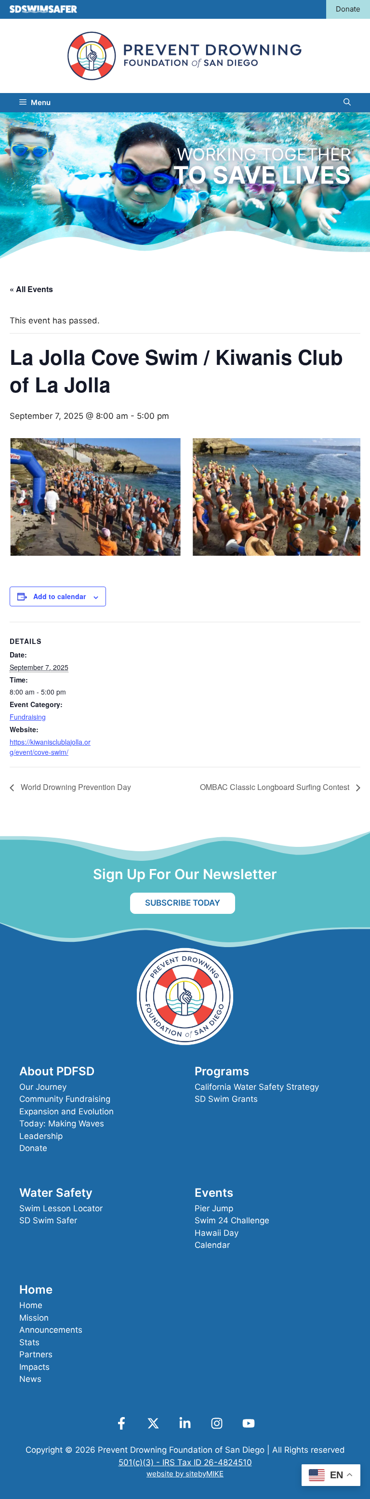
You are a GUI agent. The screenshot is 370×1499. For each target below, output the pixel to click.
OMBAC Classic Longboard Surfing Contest (275, 786)
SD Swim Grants (226, 1099)
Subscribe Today (182, 903)
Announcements (50, 1330)
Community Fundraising (64, 1099)
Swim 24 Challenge (232, 1220)
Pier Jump (214, 1208)
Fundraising (28, 717)
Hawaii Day (216, 1233)
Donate (348, 8)
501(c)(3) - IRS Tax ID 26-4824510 (185, 1462)
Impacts (34, 1367)
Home (30, 1305)
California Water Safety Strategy (257, 1087)
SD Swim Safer (48, 1220)
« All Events (31, 288)
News (30, 1379)
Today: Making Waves (61, 1123)
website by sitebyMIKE (185, 1473)
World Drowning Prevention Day (75, 786)
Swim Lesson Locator (61, 1208)
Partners (36, 1354)
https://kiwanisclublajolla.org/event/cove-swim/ (50, 747)
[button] (347, 102)
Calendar (212, 1245)
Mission (34, 1318)
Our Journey (42, 1087)
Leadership (41, 1136)
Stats (29, 1342)
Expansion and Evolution (66, 1111)
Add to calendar (59, 596)
